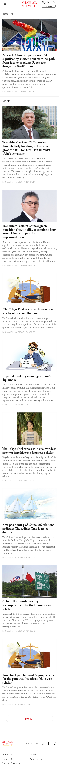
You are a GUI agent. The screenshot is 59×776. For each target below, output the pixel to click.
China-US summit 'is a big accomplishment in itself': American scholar (26, 605)
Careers (34, 754)
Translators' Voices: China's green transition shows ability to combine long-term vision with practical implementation (29, 231)
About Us (7, 754)
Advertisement (37, 758)
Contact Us (8, 758)
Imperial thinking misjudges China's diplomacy (26, 378)
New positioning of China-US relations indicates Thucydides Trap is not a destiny (28, 528)
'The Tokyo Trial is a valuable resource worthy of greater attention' (27, 311)
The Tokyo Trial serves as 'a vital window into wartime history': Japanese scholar (29, 450)
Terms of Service (11, 763)
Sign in (45, 2)
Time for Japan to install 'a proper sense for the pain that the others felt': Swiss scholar (28, 678)
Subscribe (48, 6)
